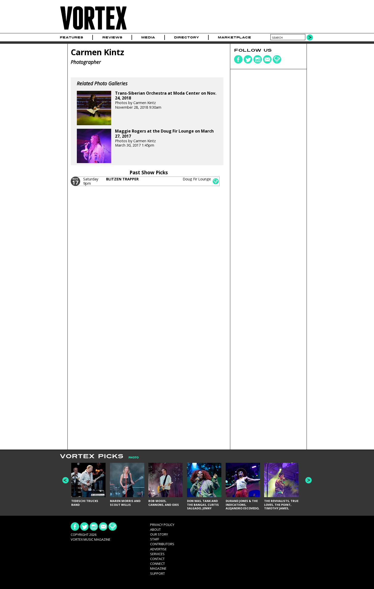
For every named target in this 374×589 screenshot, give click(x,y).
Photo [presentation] (133, 457)
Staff (154, 539)
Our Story (159, 534)
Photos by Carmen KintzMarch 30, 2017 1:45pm (164, 138)
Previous (65, 480)
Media (148, 37)
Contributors (162, 544)
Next (308, 480)
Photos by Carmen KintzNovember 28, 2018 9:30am (165, 100)
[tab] (131, 457)
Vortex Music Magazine (90, 539)
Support (157, 573)
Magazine (158, 568)
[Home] (93, 30)
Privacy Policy (162, 524)
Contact (157, 558)
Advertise (158, 549)
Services (157, 554)
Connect (157, 563)
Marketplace (234, 37)
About (155, 529)
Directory (186, 37)
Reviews (112, 37)
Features (71, 37)
